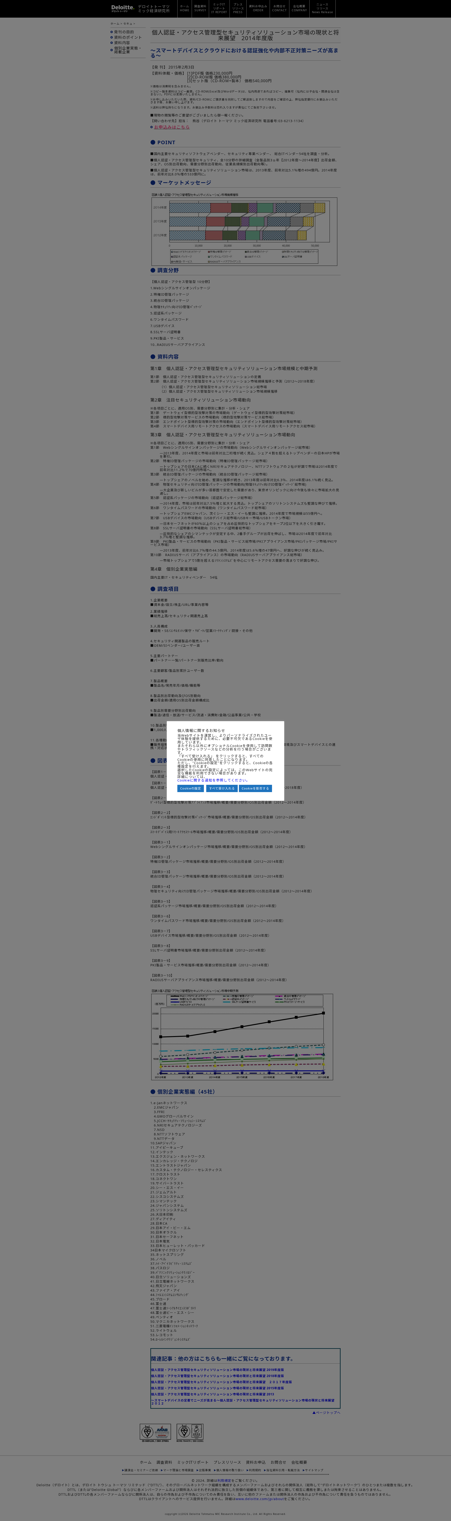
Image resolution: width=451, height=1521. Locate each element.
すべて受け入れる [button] (222, 788)
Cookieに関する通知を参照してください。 (213, 780)
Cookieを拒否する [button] (255, 788)
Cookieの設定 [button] (190, 788)
